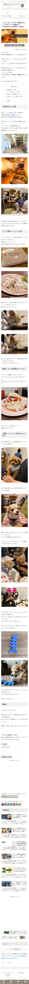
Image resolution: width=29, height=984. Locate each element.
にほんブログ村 (5, 747)
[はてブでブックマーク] (12, 45)
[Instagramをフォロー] (8, 804)
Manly (13, 114)
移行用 (9, 756)
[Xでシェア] (6, 45)
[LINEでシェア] (19, 45)
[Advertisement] (14, 776)
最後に (8, 100)
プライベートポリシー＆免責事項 (8, 973)
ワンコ (4, 756)
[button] (23, 45)
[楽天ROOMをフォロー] (14, 804)
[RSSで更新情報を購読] (20, 804)
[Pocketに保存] (16, 45)
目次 (12, 86)
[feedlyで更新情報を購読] (17, 804)
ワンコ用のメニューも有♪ (13, 92)
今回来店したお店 (11, 89)
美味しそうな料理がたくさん (14, 94)
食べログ (16, 154)
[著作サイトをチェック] (2, 804)
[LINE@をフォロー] (11, 804)
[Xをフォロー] (5, 804)
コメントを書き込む (14, 949)
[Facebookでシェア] (9, 45)
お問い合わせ (21, 972)
